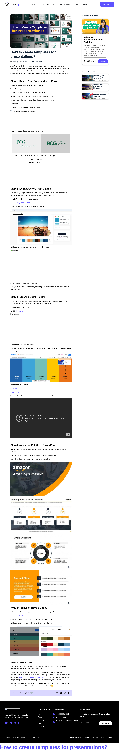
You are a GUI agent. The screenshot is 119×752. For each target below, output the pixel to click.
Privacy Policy (75, 737)
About (40, 717)
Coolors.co (19, 311)
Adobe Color (14, 392)
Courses (41, 720)
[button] (57, 693)
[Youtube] (6, 723)
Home (40, 714)
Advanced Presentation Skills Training (93, 39)
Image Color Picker (23, 203)
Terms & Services (91, 737)
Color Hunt (14, 388)
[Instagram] (11, 723)
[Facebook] (19, 723)
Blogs (40, 723)
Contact (41, 726)
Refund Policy (106, 737)
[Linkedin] (15, 723)
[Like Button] (31, 692)
